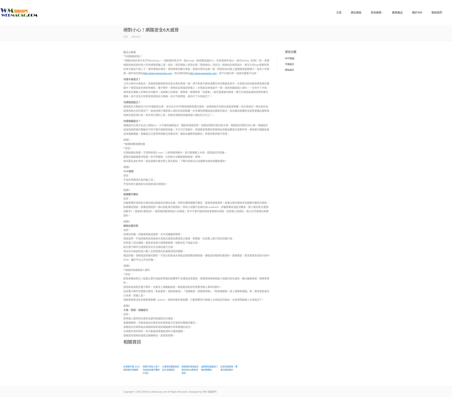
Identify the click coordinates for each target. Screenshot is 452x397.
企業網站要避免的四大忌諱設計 (170, 368)
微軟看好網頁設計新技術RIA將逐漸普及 (190, 370)
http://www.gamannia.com (157, 73)
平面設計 (289, 64)
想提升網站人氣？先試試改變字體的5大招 (151, 370)
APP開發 (289, 58)
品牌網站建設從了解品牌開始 (209, 368)
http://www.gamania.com (203, 73)
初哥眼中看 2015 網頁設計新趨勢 (131, 368)
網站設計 (136, 36)
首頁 (125, 36)
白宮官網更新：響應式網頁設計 (229, 368)
